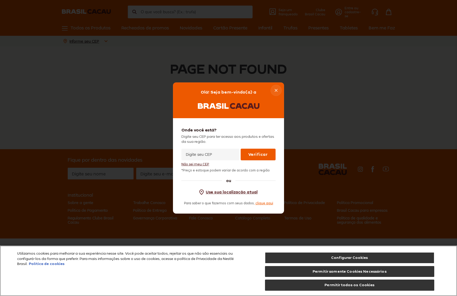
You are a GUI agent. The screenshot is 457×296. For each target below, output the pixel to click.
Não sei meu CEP (195, 164)
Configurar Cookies (349, 257)
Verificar (258, 154)
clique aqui (264, 203)
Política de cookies (47, 264)
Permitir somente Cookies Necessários (350, 271)
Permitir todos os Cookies (349, 285)
